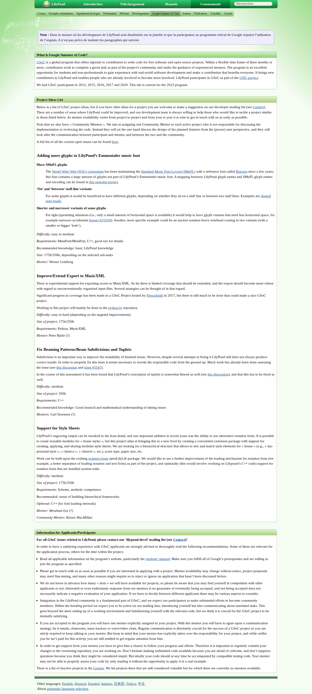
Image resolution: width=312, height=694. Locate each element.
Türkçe (131, 684)
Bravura (241, 171)
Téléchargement (132, 4)
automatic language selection (67, 689)
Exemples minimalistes (61, 13)
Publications (200, 13)
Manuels (171, 4)
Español (94, 684)
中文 (141, 684)
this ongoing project (103, 182)
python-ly (115, 308)
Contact (258, 107)
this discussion (66, 367)
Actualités (215, 13)
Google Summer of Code (165, 13)
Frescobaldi (155, 295)
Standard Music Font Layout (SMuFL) (168, 171)
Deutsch (80, 684)
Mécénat (124, 13)
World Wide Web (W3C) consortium (78, 171)
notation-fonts (98, 458)
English (67, 684)
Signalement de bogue (88, 13)
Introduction (93, 4)
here (115, 142)
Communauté (210, 4)
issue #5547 (92, 367)
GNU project (249, 78)
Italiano (106, 684)
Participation (110, 13)
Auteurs (186, 13)
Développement (140, 13)
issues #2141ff (100, 220)
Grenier (98, 668)
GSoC (41, 62)
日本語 (119, 684)
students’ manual (158, 559)
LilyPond (58, 4)
